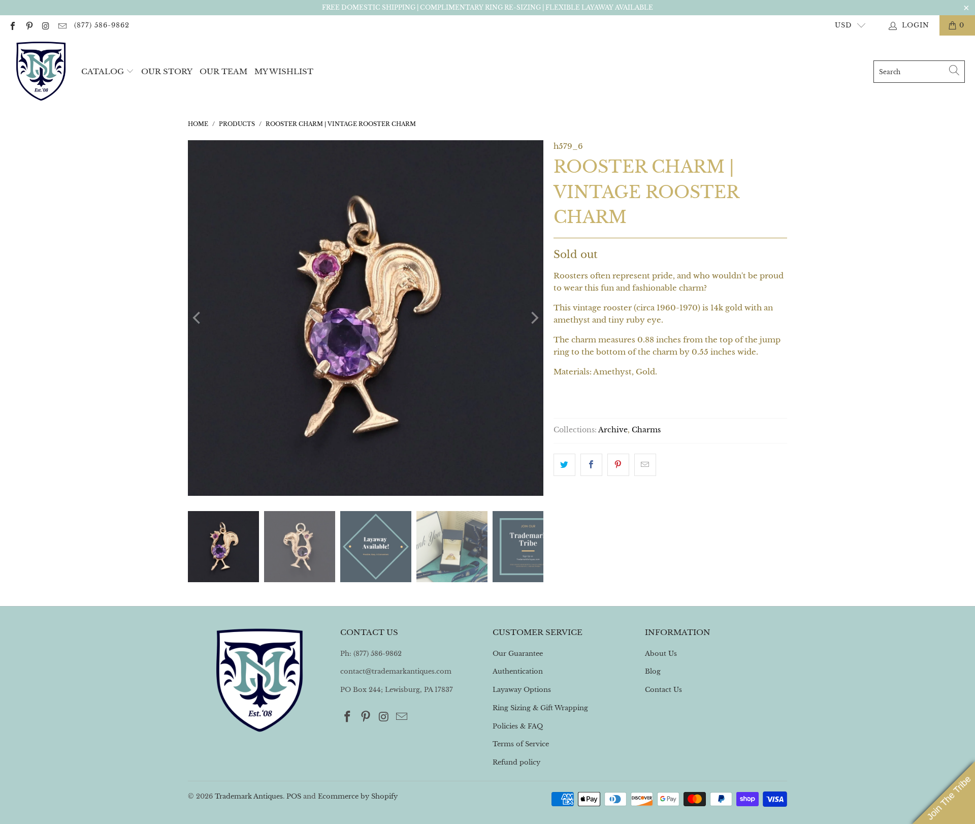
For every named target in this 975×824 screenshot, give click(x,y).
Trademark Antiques (249, 796)
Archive (613, 430)
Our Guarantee (518, 653)
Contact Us (663, 689)
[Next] (534, 318)
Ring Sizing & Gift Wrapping (540, 708)
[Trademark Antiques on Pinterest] (28, 25)
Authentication (518, 671)
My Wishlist (283, 71)
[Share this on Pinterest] (618, 465)
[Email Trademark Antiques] (61, 25)
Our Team (223, 71)
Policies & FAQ (518, 726)
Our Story (166, 71)
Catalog (102, 71)
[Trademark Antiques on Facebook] (12, 25)
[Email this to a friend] (645, 465)
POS (293, 796)
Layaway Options (522, 689)
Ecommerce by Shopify (358, 796)
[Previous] (197, 318)
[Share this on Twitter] (564, 465)
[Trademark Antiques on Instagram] (45, 25)
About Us (661, 653)
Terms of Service (521, 744)
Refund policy (516, 762)
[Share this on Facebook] (591, 465)
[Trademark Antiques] (40, 72)
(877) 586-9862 (101, 25)
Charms (646, 430)
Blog (653, 671)
